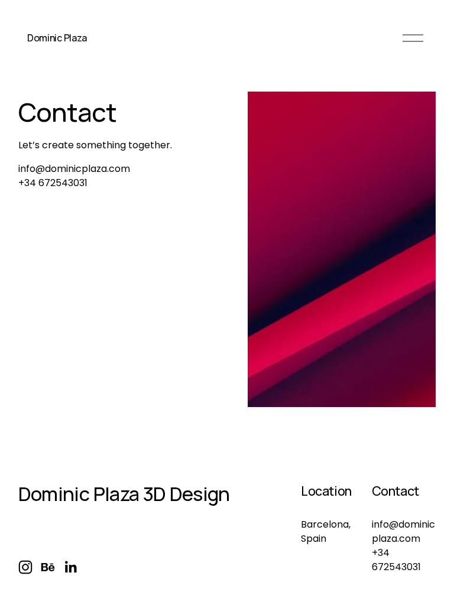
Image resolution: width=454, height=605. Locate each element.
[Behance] (48, 567)
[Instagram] (25, 567)
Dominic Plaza (57, 37)
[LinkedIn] (70, 567)
